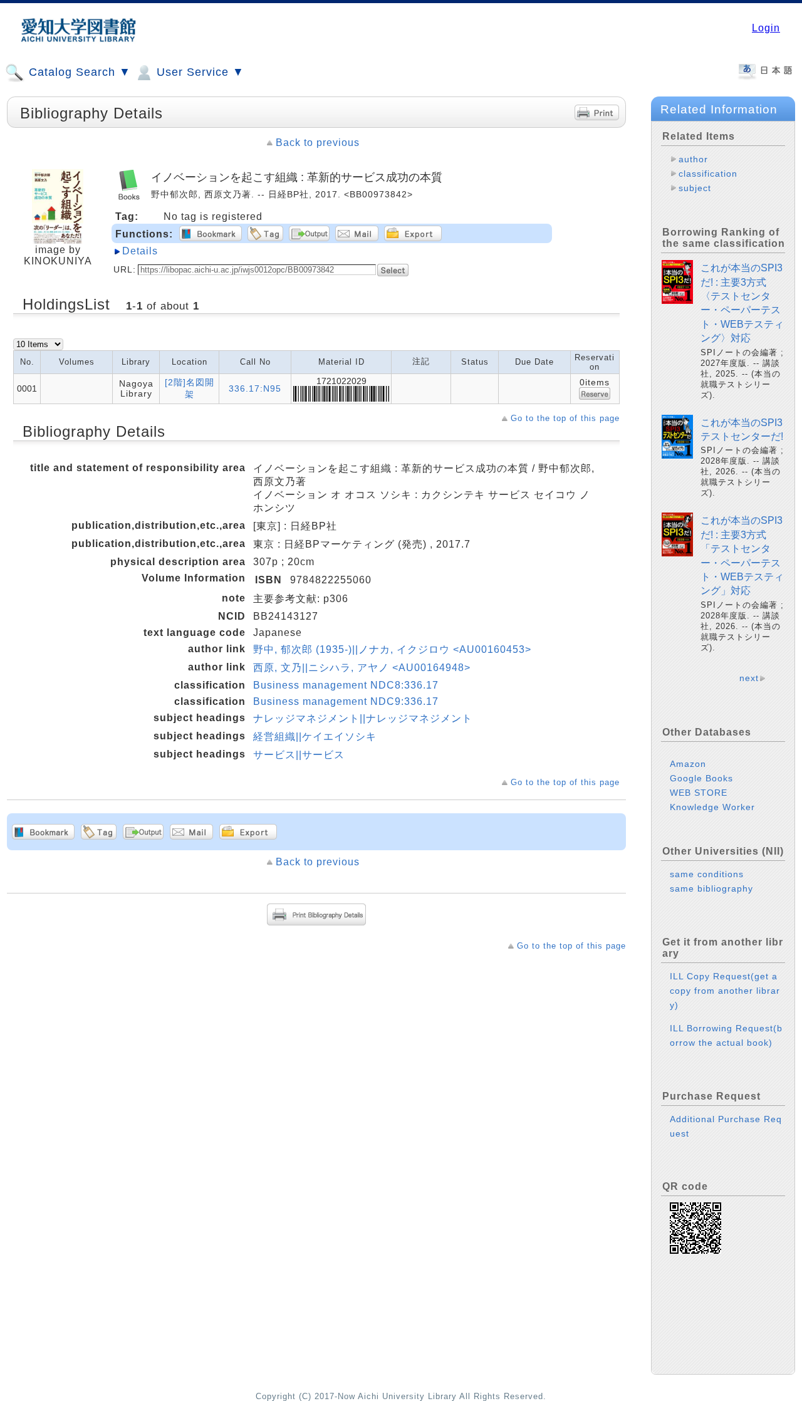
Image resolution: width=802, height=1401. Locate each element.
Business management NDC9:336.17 (346, 701)
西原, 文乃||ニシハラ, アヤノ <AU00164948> (362, 667)
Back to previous (318, 142)
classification (708, 174)
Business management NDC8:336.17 (346, 685)
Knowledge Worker (712, 807)
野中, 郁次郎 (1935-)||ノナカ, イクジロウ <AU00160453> (392, 649)
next (749, 678)
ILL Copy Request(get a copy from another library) (725, 990)
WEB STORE (698, 793)
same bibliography (711, 888)
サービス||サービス (299, 754)
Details (140, 251)
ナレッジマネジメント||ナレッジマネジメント (362, 718)
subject (695, 188)
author (693, 159)
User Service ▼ (198, 72)
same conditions (707, 874)
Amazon (688, 764)
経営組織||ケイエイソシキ (315, 736)
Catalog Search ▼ (78, 72)
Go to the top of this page (565, 418)
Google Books (701, 778)
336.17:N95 (255, 388)
